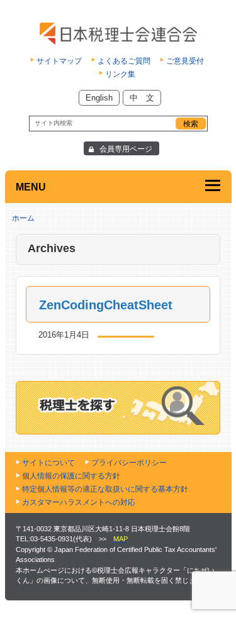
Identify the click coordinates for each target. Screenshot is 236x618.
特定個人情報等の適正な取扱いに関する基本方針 (105, 489)
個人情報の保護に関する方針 (71, 476)
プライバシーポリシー (129, 462)
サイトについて (48, 462)
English (99, 97)
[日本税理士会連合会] (118, 34)
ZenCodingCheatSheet (105, 305)
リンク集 (120, 74)
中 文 (142, 97)
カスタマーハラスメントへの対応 (78, 502)
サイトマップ (59, 61)
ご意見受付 (185, 61)
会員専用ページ (125, 149)
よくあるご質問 (124, 61)
